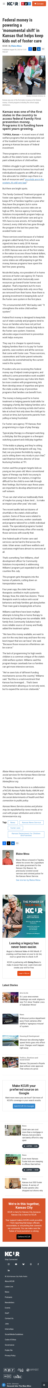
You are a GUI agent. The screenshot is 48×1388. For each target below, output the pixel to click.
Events (7, 1308)
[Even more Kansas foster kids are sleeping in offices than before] (13, 1159)
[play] (3, 1385)
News (12, 823)
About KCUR (9, 1281)
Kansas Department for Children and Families (26, 835)
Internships (9, 1329)
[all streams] (44, 1385)
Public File (9, 1350)
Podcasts (8, 1297)
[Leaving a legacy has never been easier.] (24, 916)
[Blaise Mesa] (8, 857)
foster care (15, 828)
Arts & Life (24, 993)
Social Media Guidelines (14, 1334)
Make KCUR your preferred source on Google (24, 1089)
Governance (9, 1345)
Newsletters (9, 1303)
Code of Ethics (10, 1340)
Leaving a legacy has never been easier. (24, 945)
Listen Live (9, 1287)
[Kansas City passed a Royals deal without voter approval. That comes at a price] (10, 1062)
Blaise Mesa (16, 46)
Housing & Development (29, 1036)
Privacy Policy (10, 1356)
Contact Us (9, 1318)
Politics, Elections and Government (29, 1059)
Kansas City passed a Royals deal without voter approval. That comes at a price (32, 1066)
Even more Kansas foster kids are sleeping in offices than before (32, 1161)
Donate (40, 4)
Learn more (24, 973)
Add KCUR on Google (24, 1106)
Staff (7, 1313)
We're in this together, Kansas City (24, 1205)
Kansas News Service (31, 823)
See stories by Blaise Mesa (28, 880)
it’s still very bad (18, 182)
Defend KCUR (24, 1236)
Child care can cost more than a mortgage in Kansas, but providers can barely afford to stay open (32, 1135)
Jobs (7, 1324)
